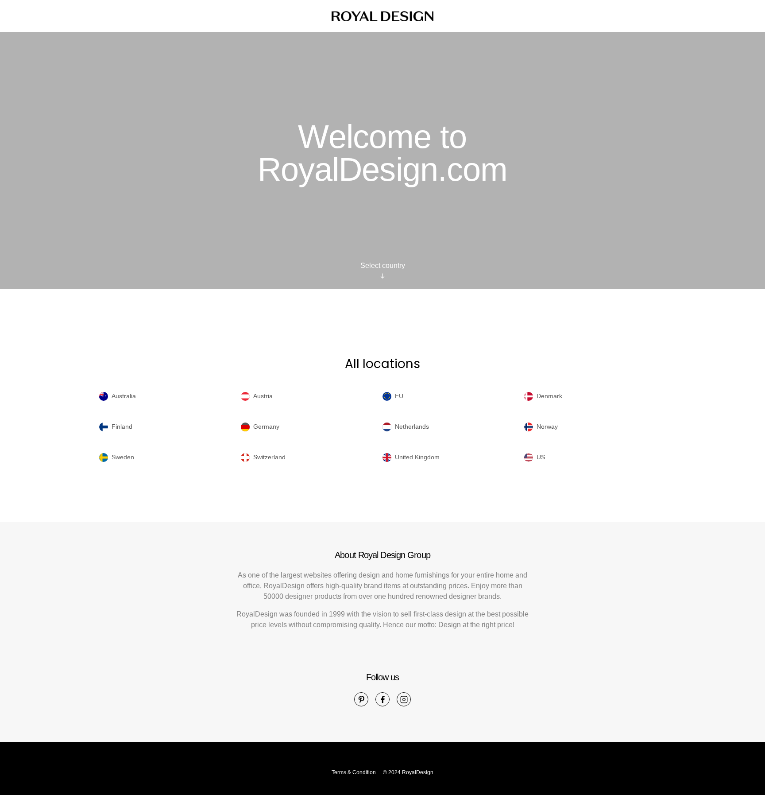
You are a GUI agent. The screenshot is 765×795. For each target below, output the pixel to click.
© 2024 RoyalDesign (408, 772)
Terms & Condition (354, 772)
